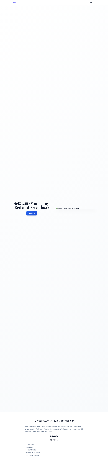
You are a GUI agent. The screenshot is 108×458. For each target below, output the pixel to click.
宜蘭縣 (14, 2)
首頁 (91, 2)
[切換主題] (95, 2)
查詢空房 (32, 213)
